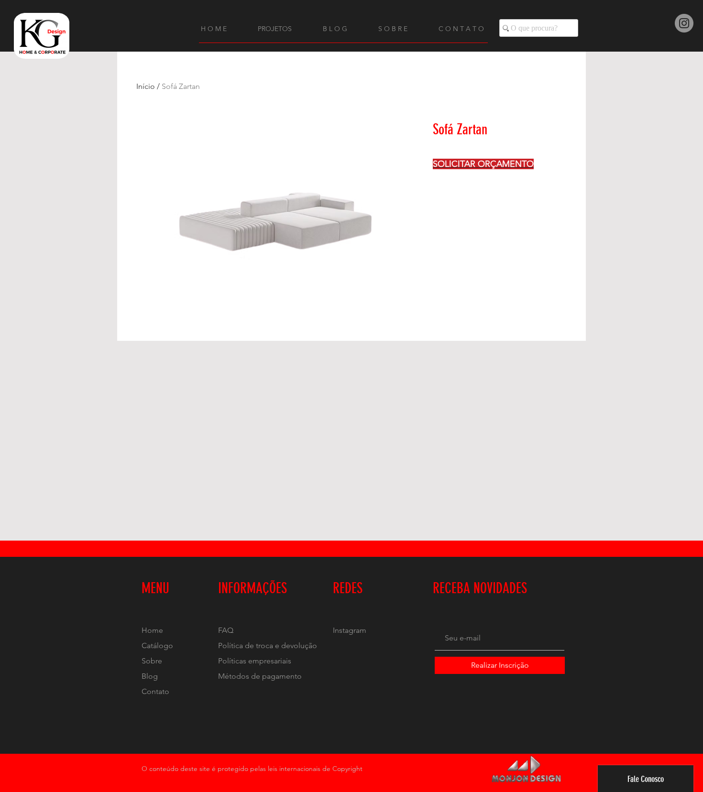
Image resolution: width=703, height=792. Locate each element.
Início (145, 86)
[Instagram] (684, 23)
